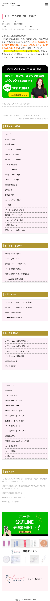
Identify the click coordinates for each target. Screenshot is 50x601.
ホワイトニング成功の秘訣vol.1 (17, 341)
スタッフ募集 (10, 451)
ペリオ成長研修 (11, 164)
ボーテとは (9, 385)
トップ (7, 134)
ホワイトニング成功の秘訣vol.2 (17, 346)
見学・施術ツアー (12, 405)
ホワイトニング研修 (13, 149)
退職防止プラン (11, 436)
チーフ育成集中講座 (13, 269)
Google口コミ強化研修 (14, 279)
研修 (24, 104)
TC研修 (8, 205)
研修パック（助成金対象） (15, 230)
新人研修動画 (10, 366)
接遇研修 (8, 190)
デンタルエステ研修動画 (14, 356)
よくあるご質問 (11, 446)
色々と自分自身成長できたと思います (33, 118)
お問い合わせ (10, 456)
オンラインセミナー (13, 253)
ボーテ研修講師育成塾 (13, 317)
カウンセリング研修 (13, 200)
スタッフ (18, 104)
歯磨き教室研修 (11, 185)
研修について (10, 139)
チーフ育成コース (12, 258)
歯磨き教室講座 (11, 361)
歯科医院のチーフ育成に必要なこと (13, 497)
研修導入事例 (10, 144)
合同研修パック (11, 225)
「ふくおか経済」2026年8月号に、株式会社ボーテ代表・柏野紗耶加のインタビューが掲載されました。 (24, 480)
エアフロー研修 (11, 169)
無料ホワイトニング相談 (14, 421)
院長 (28, 104)
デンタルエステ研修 (13, 159)
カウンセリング (8, 104)
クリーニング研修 (12, 154)
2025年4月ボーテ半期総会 (10, 502)
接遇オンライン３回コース (15, 264)
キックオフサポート (13, 426)
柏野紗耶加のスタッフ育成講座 (17, 274)
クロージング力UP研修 (14, 220)
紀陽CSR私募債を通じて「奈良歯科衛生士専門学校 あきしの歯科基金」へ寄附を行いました (24, 487)
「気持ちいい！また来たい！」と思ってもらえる (20, 115)
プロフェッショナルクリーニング (18, 351)
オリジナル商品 (11, 395)
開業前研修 (9, 195)
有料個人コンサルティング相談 (17, 441)
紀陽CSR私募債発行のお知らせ (12, 493)
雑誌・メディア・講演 (13, 400)
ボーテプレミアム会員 (13, 410)
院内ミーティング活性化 (14, 215)
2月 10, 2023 (6, 24)
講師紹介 (8, 390)
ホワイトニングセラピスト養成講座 (19, 302)
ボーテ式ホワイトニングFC (15, 416)
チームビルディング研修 (14, 210)
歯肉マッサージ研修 (13, 174)
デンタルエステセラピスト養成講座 (19, 307)
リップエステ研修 (12, 179)
